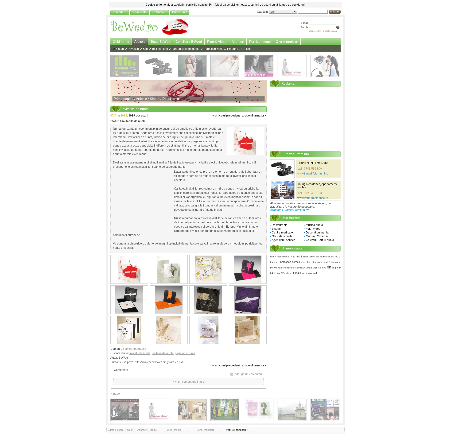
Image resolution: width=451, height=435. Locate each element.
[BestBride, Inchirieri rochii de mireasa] (225, 66)
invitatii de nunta (139, 353)
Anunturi (238, 41)
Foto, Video (313, 228)
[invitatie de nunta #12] (248, 330)
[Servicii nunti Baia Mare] (292, 66)
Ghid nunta (121, 41)
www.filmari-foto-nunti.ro (312, 173)
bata (272, 262)
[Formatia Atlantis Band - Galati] (125, 410)
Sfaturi (120, 48)
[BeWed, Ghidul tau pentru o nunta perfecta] (149, 34)
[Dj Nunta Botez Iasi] (125, 66)
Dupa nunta (179, 12)
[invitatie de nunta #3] (208, 269)
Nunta (160, 12)
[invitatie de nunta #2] (169, 269)
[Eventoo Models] (258, 66)
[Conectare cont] (337, 27)
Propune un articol (239, 48)
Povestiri (133, 48)
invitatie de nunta (163, 353)
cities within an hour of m (316, 256)
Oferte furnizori (287, 41)
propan (301, 267)
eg (319, 267)
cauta (336, 11)
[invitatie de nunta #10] (169, 330)
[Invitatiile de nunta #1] (129, 269)
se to (294, 267)
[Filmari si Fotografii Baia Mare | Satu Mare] (225, 410)
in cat (324, 262)
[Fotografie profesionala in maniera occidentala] (192, 410)
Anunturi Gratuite (147, 429)
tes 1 (299, 256)
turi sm (316, 262)
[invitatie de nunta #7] (208, 299)
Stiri (145, 48)
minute (286, 256)
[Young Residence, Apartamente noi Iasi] (282, 190)
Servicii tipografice (134, 348)
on (329, 267)
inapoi (117, 393)
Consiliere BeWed (188, 41)
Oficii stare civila (282, 236)
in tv (324, 267)
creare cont (315, 31)
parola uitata (330, 31)
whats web (312, 267)
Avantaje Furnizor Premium (287, 210)
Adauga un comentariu (249, 374)
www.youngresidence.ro (312, 198)
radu (279, 256)
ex (282, 273)
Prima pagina (123, 99)
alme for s (306, 262)
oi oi (278, 273)
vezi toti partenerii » (237, 429)
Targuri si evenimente (185, 48)
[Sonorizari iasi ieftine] (325, 66)
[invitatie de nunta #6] (169, 299)
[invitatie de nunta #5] (129, 299)
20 (277, 262)
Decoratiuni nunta (317, 232)
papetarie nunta (185, 353)
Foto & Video (216, 41)
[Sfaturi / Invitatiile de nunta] (245, 141)
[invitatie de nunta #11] (208, 330)
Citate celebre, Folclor (120, 429)
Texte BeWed (160, 41)
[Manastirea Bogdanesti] (292, 410)
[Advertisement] (142, 200)
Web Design (174, 429)
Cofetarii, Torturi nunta (320, 240)
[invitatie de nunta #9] (129, 330)
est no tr (336, 256)
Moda (120, 12)
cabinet (288, 273)
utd (315, 273)
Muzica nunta (314, 225)
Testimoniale (160, 48)
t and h (297, 273)
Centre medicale (282, 232)
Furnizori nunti (260, 41)
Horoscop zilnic (213, 48)
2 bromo (333, 262)
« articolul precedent (226, 115)
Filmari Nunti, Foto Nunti (312, 163)
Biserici (276, 228)
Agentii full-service (283, 240)
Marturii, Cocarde (317, 236)
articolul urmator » (254, 115)
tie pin (335, 267)
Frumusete (140, 12)
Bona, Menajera (205, 429)
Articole (139, 41)
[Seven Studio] (192, 66)
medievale (307, 273)
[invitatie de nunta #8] (248, 299)
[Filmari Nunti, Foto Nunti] (158, 66)
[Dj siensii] (325, 410)
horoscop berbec (290, 261)
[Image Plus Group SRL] (258, 410)
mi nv (273, 256)
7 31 (293, 256)
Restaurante (280, 225)
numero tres (284, 267)
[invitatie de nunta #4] (248, 269)
